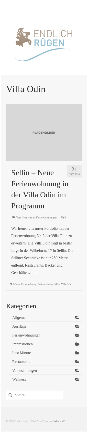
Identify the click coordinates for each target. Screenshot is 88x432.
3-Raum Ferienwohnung (24, 284)
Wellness (19, 379)
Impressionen (22, 344)
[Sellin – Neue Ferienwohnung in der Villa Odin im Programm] (44, 132)
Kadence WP (59, 421)
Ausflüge (19, 326)
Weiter (38, 272)
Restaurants (21, 362)
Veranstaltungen (24, 370)
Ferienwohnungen (46, 217)
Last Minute (21, 353)
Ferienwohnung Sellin (49, 284)
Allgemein (20, 317)
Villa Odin (66, 284)
